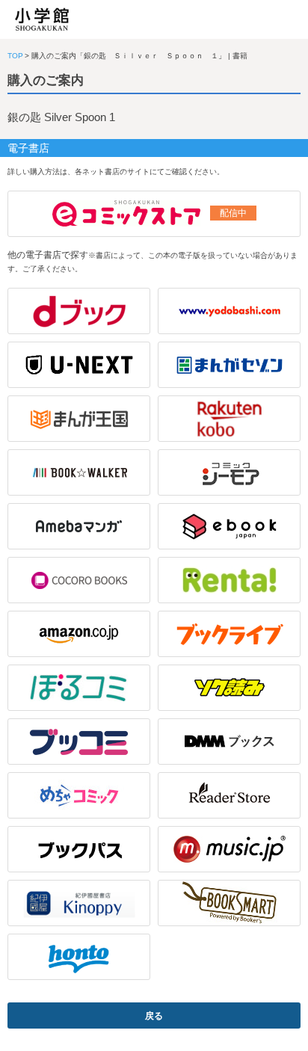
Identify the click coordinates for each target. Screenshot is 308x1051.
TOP (15, 56)
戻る (154, 1016)
